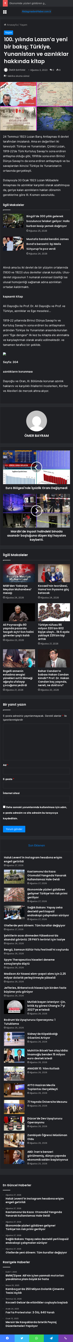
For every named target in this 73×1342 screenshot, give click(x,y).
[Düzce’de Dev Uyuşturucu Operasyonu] (14, 1124)
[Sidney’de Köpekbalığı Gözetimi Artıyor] (14, 1039)
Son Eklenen (36, 845)
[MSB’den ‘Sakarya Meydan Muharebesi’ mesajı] (19, 573)
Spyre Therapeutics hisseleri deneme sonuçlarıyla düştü (29, 961)
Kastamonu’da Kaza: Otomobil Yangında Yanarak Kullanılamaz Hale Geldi (46, 875)
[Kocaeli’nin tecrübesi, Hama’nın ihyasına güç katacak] (54, 573)
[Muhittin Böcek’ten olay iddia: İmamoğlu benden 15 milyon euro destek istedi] (14, 1056)
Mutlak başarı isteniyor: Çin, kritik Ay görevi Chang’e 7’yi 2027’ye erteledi (46, 1006)
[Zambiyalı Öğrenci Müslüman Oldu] (14, 1140)
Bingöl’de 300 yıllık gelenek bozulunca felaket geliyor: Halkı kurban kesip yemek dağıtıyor (48, 221)
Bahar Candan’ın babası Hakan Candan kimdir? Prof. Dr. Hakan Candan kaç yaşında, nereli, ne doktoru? (53, 678)
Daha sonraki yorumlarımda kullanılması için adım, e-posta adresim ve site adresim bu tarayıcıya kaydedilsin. (35, 813)
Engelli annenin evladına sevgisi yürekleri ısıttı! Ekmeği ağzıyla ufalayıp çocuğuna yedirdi (18, 678)
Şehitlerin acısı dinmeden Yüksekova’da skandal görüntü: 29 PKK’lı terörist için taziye (34, 937)
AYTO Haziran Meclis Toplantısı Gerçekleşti (42, 1087)
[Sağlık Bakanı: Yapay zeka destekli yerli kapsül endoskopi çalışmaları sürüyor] (14, 912)
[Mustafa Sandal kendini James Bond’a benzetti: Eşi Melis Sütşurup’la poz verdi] (13, 244)
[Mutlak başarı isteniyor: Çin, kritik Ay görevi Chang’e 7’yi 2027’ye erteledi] (14, 1007)
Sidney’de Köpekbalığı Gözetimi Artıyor (42, 1036)
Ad (5, 764)
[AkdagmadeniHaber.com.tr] (36, 11)
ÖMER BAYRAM (17, 70)
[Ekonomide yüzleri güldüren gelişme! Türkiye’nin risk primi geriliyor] (14, 895)
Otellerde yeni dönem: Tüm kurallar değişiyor (34, 925)
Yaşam (23, 24)
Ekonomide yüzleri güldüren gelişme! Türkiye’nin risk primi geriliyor (47, 893)
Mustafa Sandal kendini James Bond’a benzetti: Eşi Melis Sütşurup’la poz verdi (47, 244)
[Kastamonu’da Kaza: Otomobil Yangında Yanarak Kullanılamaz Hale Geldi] (14, 877)
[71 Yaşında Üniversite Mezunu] (14, 1107)
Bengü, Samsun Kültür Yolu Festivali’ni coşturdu (36, 949)
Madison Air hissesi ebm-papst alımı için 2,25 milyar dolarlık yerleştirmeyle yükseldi (35, 976)
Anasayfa (12, 24)
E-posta (8, 779)
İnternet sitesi (11, 793)
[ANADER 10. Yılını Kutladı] (14, 1074)
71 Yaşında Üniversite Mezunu (47, 1102)
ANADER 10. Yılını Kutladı (43, 1068)
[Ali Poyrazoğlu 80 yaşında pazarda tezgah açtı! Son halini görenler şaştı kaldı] (19, 612)
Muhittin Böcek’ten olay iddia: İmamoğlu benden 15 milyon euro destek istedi (47, 1054)
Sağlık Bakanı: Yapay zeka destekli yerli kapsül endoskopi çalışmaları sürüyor (48, 911)
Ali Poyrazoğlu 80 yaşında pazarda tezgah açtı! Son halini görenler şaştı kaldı (18, 630)
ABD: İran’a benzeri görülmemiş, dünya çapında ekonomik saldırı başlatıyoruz (47, 1156)
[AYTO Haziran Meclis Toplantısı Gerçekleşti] (14, 1090)
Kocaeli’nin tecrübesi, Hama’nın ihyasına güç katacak (53, 589)
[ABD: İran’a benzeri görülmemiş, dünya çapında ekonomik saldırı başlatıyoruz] (14, 1157)
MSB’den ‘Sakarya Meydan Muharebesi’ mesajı (17, 589)
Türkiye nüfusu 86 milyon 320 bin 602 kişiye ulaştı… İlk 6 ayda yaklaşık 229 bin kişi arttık (53, 632)
